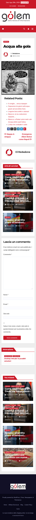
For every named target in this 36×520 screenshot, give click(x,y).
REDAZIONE (21, 6)
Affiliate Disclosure (14, 505)
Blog (22, 505)
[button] (24, 29)
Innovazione (8, 356)
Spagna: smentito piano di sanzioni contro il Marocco (15, 222)
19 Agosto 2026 (12, 416)
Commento (7, 254)
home (18, 509)
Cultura (14, 193)
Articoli (6, 41)
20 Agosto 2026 (12, 394)
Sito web (6, 314)
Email (5, 304)
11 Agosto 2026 (12, 461)
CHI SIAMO (12, 6)
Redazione (16, 53)
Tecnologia (16, 356)
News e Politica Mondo (18, 174)
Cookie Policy (28, 505)
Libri (19, 193)
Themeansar (17, 500)
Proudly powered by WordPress (11, 497)
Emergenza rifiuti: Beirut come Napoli (25, 136)
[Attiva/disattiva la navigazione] (32, 29)
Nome (5, 295)
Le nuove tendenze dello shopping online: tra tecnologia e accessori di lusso (18, 514)
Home (5, 505)
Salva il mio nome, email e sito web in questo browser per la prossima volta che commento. (17, 329)
